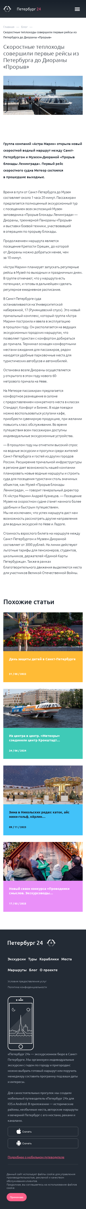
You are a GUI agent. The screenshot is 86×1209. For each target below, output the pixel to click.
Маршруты (17, 969)
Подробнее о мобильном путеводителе (36, 1157)
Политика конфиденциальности (27, 987)
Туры (32, 958)
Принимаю (16, 1197)
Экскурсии (17, 958)
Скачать (27, 1131)
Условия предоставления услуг (27, 981)
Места (66, 958)
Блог (33, 969)
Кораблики (49, 958)
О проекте (49, 969)
